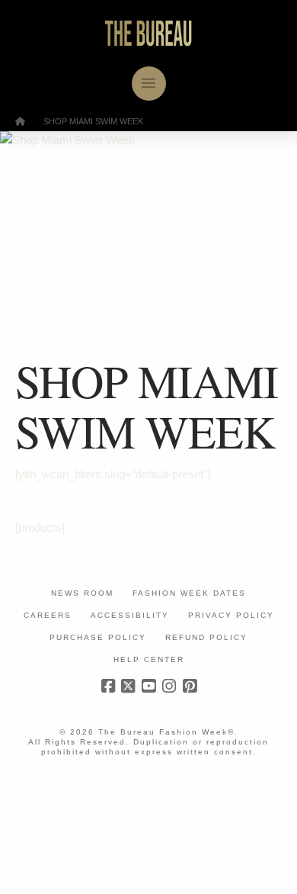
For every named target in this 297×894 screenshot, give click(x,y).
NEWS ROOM (82, 593)
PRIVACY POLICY (231, 615)
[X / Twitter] (128, 686)
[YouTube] (148, 686)
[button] (149, 83)
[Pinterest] (189, 686)
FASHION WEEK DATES (189, 593)
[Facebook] (108, 686)
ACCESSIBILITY (130, 615)
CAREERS (48, 615)
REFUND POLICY (206, 637)
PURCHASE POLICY (98, 637)
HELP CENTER (148, 659)
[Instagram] (169, 686)
